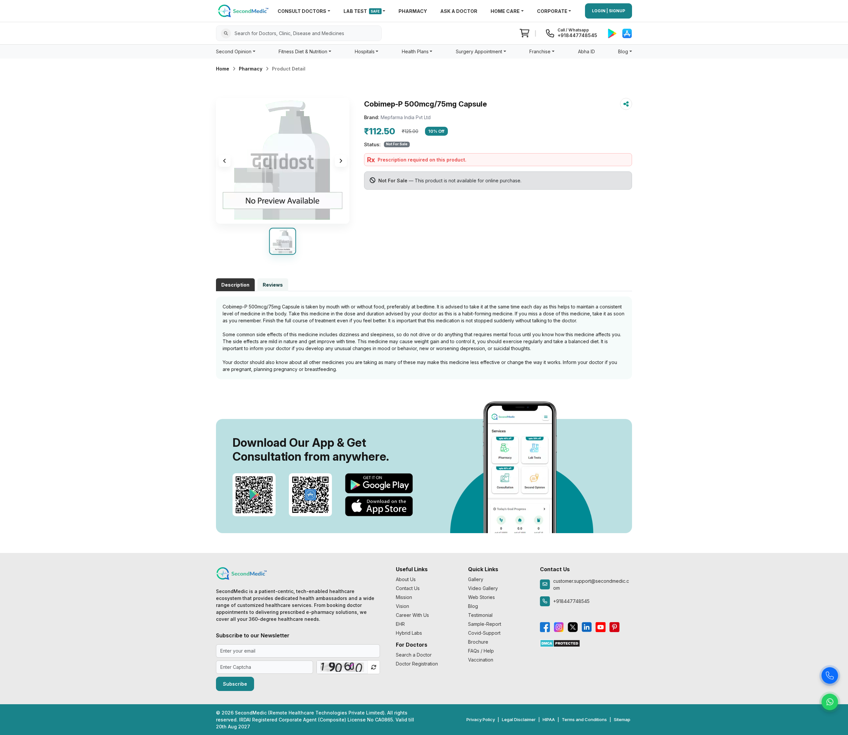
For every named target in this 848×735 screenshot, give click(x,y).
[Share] (626, 104)
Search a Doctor (414, 655)
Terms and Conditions (584, 719)
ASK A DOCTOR (458, 11)
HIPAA (549, 719)
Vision (402, 606)
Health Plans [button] (415, 51)
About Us (406, 579)
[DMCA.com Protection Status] (560, 643)
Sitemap (622, 719)
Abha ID (586, 51)
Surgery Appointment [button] (479, 51)
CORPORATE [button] (552, 11)
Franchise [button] (540, 51)
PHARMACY (412, 11)
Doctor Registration (417, 663)
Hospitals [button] (365, 51)
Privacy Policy (480, 719)
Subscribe (235, 684)
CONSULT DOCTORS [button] (302, 11)
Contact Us (408, 588)
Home (222, 68)
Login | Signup (608, 10)
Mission (404, 597)
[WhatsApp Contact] (830, 703)
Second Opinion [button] (233, 51)
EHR (400, 624)
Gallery (475, 579)
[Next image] (341, 161)
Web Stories (481, 597)
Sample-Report (484, 624)
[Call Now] (830, 676)
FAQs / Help (481, 651)
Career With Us (412, 615)
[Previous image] (225, 161)
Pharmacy (250, 68)
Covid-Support (484, 633)
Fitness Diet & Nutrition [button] (303, 51)
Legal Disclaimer (519, 719)
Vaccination (480, 660)
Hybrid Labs (409, 633)
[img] (282, 161)
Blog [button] (623, 51)
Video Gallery (483, 588)
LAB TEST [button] (362, 11)
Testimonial (480, 615)
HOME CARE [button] (505, 11)
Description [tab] (235, 285)
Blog (473, 606)
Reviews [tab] (273, 285)
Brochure (478, 642)
